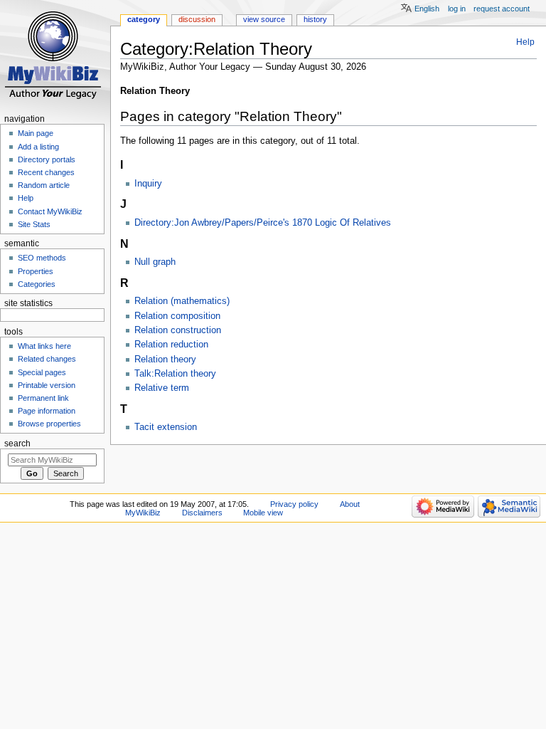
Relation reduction (171, 345)
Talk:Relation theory (175, 374)
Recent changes (46, 172)
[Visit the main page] (55, 55)
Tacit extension (165, 427)
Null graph (155, 262)
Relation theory (165, 359)
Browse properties (49, 423)
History (315, 19)
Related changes (47, 359)
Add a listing (38, 146)
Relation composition (177, 316)
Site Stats (34, 224)
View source (264, 19)
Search (17, 443)
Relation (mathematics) (182, 301)
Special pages (42, 372)
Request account (501, 8)
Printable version (46, 385)
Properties (35, 271)
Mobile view (263, 512)
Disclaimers (202, 512)
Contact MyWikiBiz (50, 211)
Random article (44, 185)
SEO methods (42, 257)
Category (143, 19)
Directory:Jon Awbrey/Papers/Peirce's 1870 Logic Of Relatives (262, 223)
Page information (46, 411)
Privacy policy (294, 504)
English (426, 8)
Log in (457, 8)
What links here (44, 346)
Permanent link (43, 398)
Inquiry (148, 184)
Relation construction (177, 330)
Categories (36, 284)
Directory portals (46, 159)
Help (525, 42)
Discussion (196, 19)
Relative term (161, 388)
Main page (35, 133)
